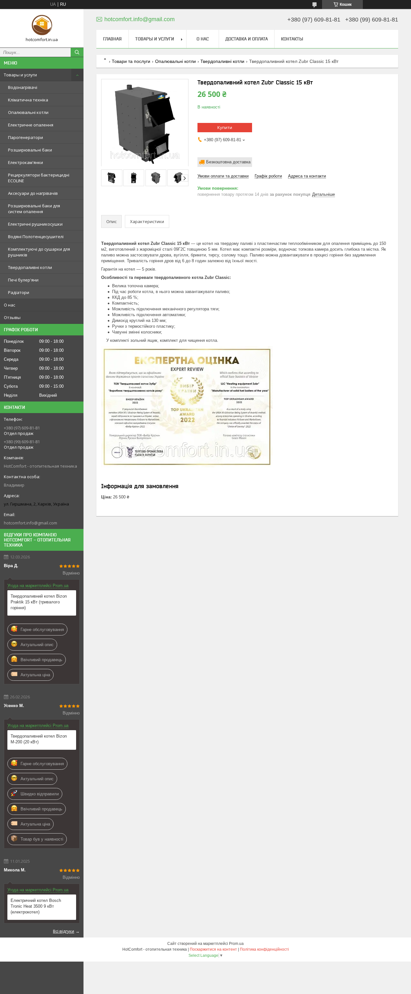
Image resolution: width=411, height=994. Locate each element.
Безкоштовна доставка (228, 162)
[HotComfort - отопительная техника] (42, 25)
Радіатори (18, 292)
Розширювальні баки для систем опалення (34, 208)
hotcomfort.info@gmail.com (30, 523)
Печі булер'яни (23, 280)
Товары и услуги (20, 75)
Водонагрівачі (22, 87)
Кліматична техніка (28, 100)
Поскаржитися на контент (213, 949)
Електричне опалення (30, 125)
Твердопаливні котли (30, 267)
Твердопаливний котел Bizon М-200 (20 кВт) (39, 739)
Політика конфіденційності (264, 949)
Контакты (292, 38)
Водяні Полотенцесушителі (36, 236)
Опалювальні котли (28, 112)
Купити (224, 127)
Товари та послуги (131, 61)
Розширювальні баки (30, 150)
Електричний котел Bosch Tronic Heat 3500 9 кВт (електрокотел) (36, 906)
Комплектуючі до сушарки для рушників (39, 252)
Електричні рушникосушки (35, 224)
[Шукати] (77, 52)
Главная (112, 38)
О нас (9, 305)
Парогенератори (25, 137)
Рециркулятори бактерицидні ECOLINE (38, 178)
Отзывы (12, 317)
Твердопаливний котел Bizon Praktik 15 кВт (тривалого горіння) (39, 602)
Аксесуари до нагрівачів (33, 193)
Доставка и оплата (246, 38)
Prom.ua (236, 943)
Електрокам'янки (25, 162)
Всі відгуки (63, 931)
